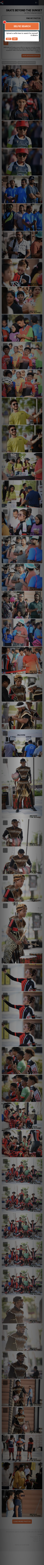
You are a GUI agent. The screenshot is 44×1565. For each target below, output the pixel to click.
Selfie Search (22, 26)
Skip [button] (14, 39)
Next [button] (8, 39)
